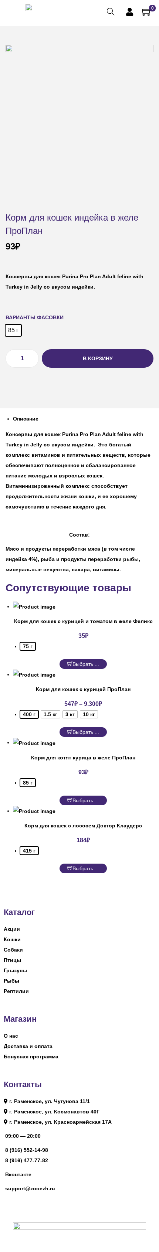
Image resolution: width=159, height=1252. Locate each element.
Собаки (13, 950)
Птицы (12, 960)
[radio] (13, 330)
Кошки (12, 939)
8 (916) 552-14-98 (26, 1150)
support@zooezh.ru (30, 1188)
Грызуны (15, 970)
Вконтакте (18, 1174)
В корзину (98, 358)
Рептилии (16, 991)
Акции (12, 929)
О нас (11, 1036)
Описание (25, 419)
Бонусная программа (31, 1056)
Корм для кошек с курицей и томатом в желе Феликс (83, 621)
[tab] (83, 419)
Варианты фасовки (35, 317)
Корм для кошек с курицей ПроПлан (83, 689)
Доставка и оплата (28, 1046)
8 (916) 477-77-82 (26, 1160)
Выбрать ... (85, 664)
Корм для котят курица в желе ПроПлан (83, 758)
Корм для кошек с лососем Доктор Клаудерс (83, 826)
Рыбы (11, 981)
